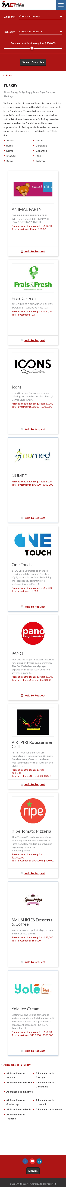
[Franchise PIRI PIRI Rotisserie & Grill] (33, 722)
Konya (9, 160)
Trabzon (40, 160)
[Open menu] (61, 5)
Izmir (38, 155)
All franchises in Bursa (19, 1082)
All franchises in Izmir (18, 1109)
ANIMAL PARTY (27, 209)
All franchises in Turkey (17, 1064)
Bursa (9, 145)
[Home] (19, 4)
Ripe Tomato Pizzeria (31, 830)
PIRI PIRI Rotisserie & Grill (32, 744)
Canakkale (41, 145)
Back (9, 75)
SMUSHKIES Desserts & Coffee (32, 922)
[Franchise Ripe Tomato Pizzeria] (33, 810)
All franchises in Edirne (19, 1091)
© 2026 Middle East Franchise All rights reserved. (33, 1183)
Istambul (11, 155)
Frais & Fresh (24, 298)
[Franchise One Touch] (33, 544)
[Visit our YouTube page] (32, 1161)
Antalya (40, 140)
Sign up (33, 1170)
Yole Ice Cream (25, 1008)
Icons (16, 386)
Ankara (10, 140)
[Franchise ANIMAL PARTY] (33, 189)
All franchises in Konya (49, 1109)
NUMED (19, 475)
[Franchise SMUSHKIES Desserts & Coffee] (33, 899)
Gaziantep (41, 150)
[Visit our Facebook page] (25, 1161)
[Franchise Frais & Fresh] (33, 277)
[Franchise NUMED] (33, 455)
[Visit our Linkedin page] (39, 1161)
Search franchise (33, 62)
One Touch (22, 564)
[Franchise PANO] (33, 633)
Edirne (9, 150)
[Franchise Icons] (33, 366)
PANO (17, 653)
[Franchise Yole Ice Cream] (33, 988)
